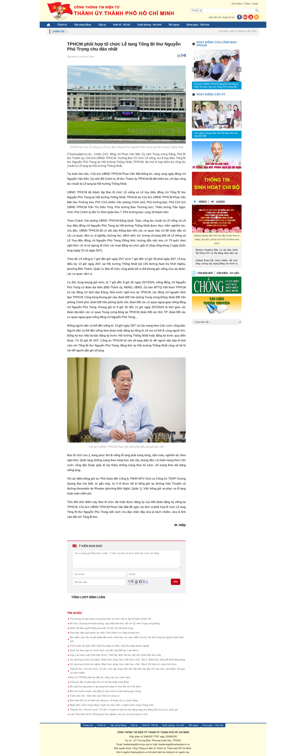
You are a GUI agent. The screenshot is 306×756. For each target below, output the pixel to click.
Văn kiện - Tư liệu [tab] (228, 273)
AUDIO (220, 201)
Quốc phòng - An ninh (149, 24)
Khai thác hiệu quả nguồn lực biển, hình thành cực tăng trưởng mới (105, 632)
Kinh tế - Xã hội (121, 24)
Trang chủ (88, 725)
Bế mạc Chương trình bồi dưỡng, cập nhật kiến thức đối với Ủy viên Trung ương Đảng (115, 623)
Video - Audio (251, 3)
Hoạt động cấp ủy (210, 94)
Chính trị (62, 24)
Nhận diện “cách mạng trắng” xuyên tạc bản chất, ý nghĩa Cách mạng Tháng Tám (112, 705)
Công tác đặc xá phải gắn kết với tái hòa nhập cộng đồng (99, 682)
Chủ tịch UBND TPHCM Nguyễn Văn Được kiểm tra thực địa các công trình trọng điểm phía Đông (216, 85)
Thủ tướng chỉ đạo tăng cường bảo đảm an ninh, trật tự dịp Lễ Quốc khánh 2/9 (110, 619)
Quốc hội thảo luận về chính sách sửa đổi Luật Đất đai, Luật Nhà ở (104, 650)
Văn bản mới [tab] (205, 273)
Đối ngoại (174, 24)
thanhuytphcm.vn (139, 752)
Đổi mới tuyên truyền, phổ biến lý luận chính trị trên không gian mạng (105, 691)
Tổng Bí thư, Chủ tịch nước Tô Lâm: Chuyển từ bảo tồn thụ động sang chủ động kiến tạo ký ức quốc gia (124, 709)
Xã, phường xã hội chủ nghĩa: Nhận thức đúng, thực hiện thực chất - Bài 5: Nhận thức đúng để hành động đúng (127, 659)
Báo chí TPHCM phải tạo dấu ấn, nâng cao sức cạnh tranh (100, 677)
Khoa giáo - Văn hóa (198, 24)
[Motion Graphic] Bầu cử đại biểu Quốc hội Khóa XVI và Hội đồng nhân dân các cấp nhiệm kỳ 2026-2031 (217, 252)
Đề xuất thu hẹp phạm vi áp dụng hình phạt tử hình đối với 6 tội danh (105, 686)
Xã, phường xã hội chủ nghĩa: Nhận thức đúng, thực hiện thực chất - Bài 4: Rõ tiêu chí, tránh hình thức (123, 664)
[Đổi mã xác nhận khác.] (146, 582)
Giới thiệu (237, 3)
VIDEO (203, 201)
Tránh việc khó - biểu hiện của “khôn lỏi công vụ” (95, 695)
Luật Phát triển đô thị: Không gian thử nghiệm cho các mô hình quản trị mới (109, 714)
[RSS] (256, 17)
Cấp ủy (102, 24)
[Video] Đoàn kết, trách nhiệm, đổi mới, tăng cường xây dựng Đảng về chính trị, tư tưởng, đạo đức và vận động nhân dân (217, 262)
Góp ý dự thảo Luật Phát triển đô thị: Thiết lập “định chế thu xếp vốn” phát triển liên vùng (115, 655)
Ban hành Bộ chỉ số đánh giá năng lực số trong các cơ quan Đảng (104, 700)
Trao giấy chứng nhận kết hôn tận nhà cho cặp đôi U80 (216, 134)
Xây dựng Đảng (82, 24)
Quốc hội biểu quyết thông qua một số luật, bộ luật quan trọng (101, 628)
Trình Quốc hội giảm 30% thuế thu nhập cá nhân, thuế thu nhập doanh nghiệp (109, 645)
